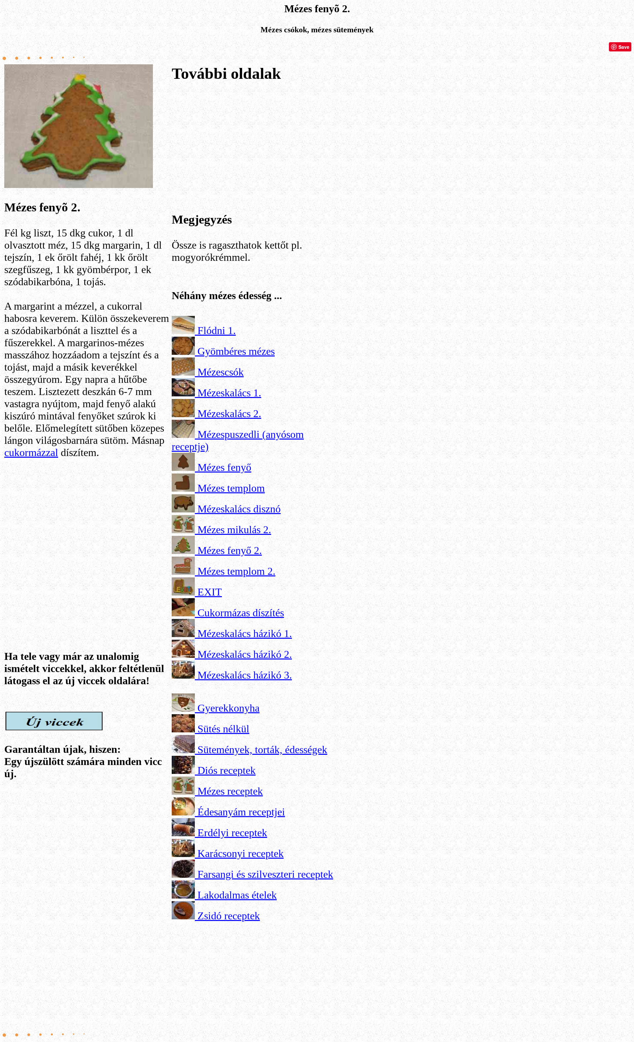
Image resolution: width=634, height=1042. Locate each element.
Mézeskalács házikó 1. (244, 633)
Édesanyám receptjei (241, 812)
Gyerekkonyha (228, 708)
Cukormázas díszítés (240, 613)
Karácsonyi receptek (240, 853)
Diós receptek (226, 770)
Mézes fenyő (224, 467)
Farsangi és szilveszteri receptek (265, 874)
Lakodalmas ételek (237, 895)
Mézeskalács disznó (239, 509)
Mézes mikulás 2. (234, 530)
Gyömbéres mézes (236, 351)
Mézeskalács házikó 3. (244, 675)
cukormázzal (31, 452)
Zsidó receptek (228, 916)
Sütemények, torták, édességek (262, 749)
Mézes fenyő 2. (229, 550)
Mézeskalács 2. (229, 413)
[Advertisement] (86, 541)
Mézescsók (220, 372)
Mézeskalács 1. (229, 393)
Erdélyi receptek (232, 833)
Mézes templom (231, 488)
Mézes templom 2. (236, 571)
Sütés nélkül (223, 729)
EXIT (209, 592)
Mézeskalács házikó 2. (244, 654)
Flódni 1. (216, 330)
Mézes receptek (230, 791)
